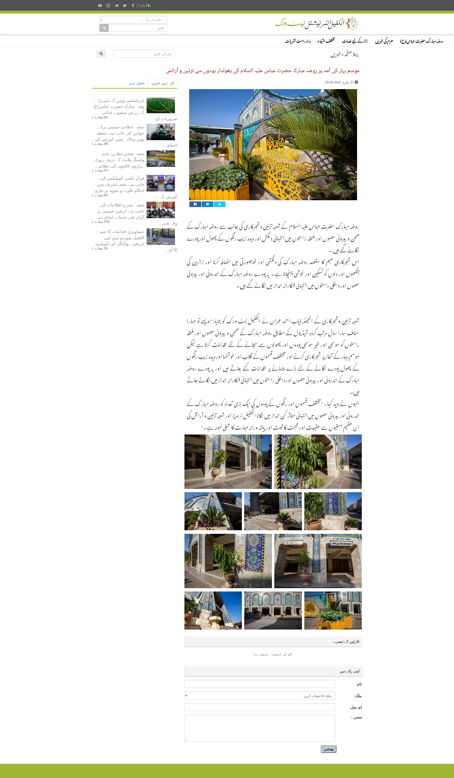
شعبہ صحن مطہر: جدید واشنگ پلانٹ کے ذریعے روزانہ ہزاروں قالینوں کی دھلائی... (118, 159)
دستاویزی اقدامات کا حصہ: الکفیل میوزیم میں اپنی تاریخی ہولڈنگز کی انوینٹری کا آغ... (136, 240)
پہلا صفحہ (351, 53)
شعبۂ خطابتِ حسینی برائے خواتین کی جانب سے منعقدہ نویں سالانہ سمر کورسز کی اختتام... (135, 135)
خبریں (336, 53)
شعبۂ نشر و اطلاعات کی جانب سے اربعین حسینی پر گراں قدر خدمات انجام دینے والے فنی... (136, 213)
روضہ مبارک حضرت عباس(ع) (421, 40)
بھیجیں (328, 749)
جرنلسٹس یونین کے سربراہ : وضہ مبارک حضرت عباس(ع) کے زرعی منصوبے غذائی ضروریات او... (135, 109)
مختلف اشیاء (326, 40)
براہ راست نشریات (297, 40)
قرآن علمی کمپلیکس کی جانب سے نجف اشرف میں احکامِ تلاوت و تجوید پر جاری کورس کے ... (135, 187)
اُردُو (144, 5)
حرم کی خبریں (384, 40)
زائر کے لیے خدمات (355, 40)
